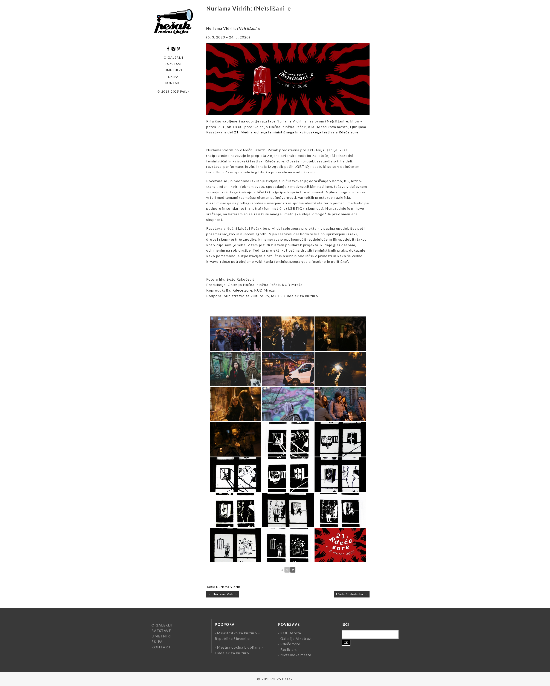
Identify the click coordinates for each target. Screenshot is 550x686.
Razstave (174, 64)
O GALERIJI (173, 57)
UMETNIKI (161, 636)
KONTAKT (173, 83)
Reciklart (288, 649)
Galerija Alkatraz (295, 638)
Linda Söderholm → (352, 594)
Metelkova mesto (296, 655)
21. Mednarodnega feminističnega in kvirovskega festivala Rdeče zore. (296, 132)
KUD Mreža (290, 633)
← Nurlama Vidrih (222, 594)
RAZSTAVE (161, 630)
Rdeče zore (242, 290)
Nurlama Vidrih (228, 586)
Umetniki (173, 70)
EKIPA (173, 76)
